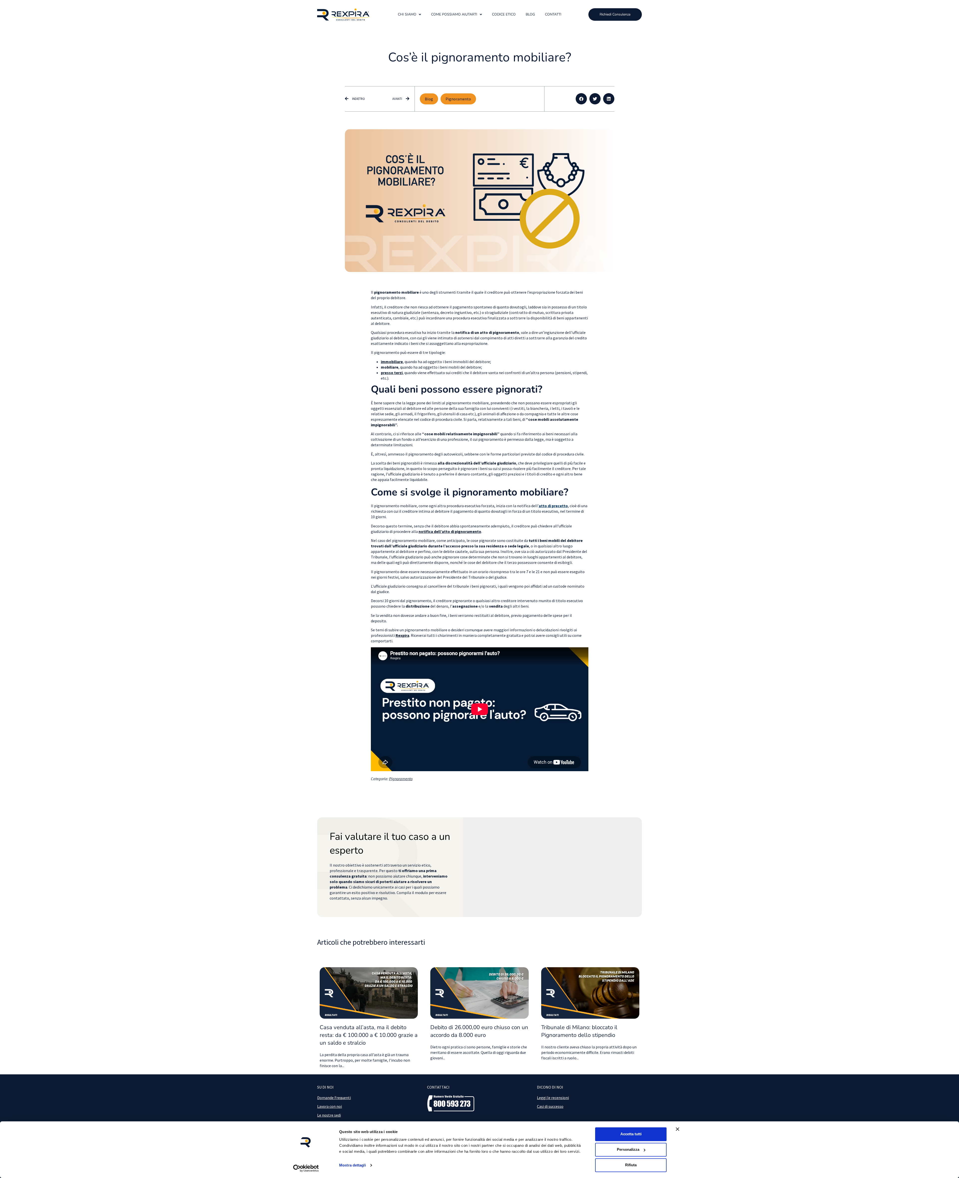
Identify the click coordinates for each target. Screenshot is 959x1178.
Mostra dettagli (352, 1165)
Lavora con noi (329, 1106)
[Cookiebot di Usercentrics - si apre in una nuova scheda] (306, 1168)
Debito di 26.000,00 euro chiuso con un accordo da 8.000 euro (479, 1031)
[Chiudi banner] (677, 1129)
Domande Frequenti (334, 1097)
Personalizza (628, 1149)
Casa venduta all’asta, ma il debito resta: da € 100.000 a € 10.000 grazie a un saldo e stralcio (369, 1035)
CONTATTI (553, 14)
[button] (581, 98)
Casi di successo (550, 1106)
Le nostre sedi (329, 1115)
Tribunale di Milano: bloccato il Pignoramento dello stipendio (579, 1031)
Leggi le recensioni (553, 1097)
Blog (429, 98)
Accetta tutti (631, 1134)
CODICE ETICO (504, 14)
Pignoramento (458, 98)
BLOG (530, 14)
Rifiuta (631, 1165)
